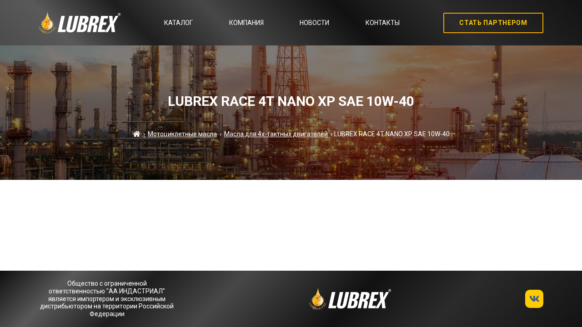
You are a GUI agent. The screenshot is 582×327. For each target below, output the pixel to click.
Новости (314, 22)
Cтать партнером (493, 22)
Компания (246, 22)
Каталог (178, 22)
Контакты (383, 22)
